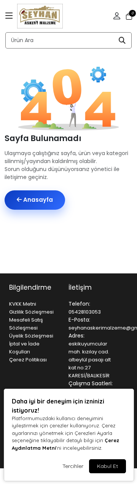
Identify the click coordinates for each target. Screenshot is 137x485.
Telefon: (79, 304)
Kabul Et (107, 466)
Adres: (76, 335)
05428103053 (84, 311)
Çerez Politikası (28, 359)
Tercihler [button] (72, 466)
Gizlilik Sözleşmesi (31, 311)
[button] (9, 16)
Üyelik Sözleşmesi (31, 335)
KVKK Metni (22, 304)
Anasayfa (37, 200)
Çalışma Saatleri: (90, 383)
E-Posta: (79, 319)
